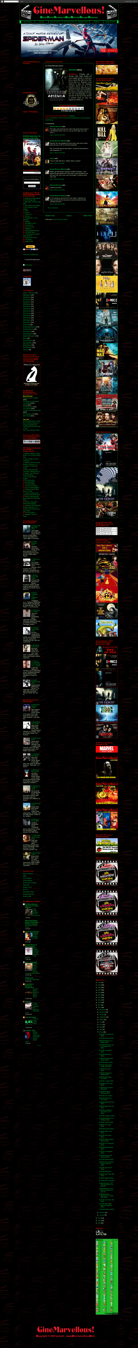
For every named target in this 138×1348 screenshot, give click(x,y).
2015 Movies (27, 309)
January (101, 1215)
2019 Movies (27, 318)
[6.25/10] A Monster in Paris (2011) (105, 1098)
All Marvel (96, 22)
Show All (39, 1045)
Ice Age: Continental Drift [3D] (32, 410)
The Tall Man (27, 408)
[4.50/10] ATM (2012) (105, 1171)
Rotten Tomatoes (28, 873)
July (100, 1022)
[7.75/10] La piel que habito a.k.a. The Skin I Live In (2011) (35, 664)
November (102, 1012)
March (101, 1032)
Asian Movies (27, 331)
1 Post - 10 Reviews (29, 293)
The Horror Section (69, 22)
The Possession (28, 407)
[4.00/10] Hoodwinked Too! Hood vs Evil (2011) (105, 1112)
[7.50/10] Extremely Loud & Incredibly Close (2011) (106, 1046)
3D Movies (26, 324)
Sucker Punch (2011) (31, 486)
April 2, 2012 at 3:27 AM (57, 163)
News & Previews (55, 22)
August (101, 1019)
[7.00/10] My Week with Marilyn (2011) (106, 1059)
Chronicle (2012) (30, 484)
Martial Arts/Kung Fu (29, 336)
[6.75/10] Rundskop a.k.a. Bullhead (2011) (106, 1119)
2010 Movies (27, 297)
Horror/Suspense (85, 118)
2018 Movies (27, 315)
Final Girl (28, 1001)
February (102, 1212)
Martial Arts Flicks (110, 22)
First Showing (27, 878)
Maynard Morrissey (56, 126)
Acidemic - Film (30, 1030)
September (102, 1017)
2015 (99, 1000)
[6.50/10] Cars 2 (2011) (105, 1095)
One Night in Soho (30, 223)
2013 (99, 1005)
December (102, 1009)
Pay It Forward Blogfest (32, 487)
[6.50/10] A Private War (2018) (34, 577)
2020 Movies (27, 320)
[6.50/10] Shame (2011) (106, 1062)
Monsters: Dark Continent (30, 398)
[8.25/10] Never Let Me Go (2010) (35, 787)
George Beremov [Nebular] (58, 141)
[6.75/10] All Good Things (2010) (35, 629)
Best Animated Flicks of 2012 (31, 421)
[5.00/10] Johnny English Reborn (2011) (106, 1140)
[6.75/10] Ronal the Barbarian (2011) (104, 1092)
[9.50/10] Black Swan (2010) (35, 722)
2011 (99, 1218)
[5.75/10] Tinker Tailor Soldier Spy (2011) (105, 1065)
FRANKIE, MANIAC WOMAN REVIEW (35, 936)
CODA (26, 211)
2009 (99, 1223)
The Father (28, 239)
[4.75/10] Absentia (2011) (106, 1038)
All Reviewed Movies (73, 118)
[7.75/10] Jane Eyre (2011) (35, 611)
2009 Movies (27, 295)
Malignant (28, 228)
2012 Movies (27, 302)
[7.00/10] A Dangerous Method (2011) (105, 1073)
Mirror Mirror (26, 416)
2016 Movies (27, 311)
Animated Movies (28, 329)
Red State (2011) (29, 482)
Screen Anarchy (27, 880)
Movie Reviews (28, 22)
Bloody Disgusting (28, 894)
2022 (99, 982)
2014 (99, 1002)
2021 (99, 985)
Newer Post (50, 216)
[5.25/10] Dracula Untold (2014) (35, 682)
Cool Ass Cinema (30, 1017)
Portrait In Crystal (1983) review (35, 1021)
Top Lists (41, 22)
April (100, 1029)
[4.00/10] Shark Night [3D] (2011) (35, 527)
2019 (99, 990)
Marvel (25, 338)
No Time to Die (29, 227)
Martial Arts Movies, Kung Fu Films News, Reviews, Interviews (32, 922)
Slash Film (26, 885)
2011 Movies (53, 118)
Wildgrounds (29, 978)
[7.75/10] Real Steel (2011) (35, 754)
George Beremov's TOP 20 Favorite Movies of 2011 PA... (106, 1184)
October (101, 1014)
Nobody (27, 221)
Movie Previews (27, 340)
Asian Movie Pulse (28, 892)
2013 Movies (27, 304)
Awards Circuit (27, 887)
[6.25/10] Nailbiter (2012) (106, 1178)
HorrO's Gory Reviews (32, 932)
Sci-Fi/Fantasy (27, 347)
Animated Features (83, 22)
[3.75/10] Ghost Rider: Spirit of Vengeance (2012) (105, 1205)
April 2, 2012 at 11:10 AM (57, 190)
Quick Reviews (27, 343)
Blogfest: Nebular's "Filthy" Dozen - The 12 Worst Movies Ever (32, 455)
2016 (99, 997)
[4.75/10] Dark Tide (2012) (106, 1180)
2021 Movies (27, 322)
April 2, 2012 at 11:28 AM (57, 204)
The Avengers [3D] (28, 414)
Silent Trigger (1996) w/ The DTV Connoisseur (36, 912)
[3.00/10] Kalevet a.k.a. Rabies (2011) (106, 1041)
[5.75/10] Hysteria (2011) (106, 1159)
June (101, 1024)
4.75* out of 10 (62, 118)
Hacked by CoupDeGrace (32, 979)
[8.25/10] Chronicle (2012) (34, 543)
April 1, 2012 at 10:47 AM (57, 153)
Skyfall (25, 405)
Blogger (72, 1344)
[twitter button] (27, 265)
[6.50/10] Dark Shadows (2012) (35, 706)
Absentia (72, 70)
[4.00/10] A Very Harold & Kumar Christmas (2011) (106, 1163)
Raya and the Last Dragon (32, 205)
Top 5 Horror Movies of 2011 (31, 430)
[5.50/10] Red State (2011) (35, 646)
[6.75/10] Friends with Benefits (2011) (105, 1156)
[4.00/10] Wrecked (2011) (106, 1129)
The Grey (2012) (30, 512)
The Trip (27, 216)
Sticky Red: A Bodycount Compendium (29, 986)
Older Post (87, 216)
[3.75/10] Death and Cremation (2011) (35, 837)
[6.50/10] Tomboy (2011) (106, 1122)
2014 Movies (27, 306)
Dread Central (27, 896)
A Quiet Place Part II (31, 237)
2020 (99, 987)
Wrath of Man (29, 241)
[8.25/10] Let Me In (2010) (35, 820)
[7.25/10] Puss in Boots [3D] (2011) (106, 1088)
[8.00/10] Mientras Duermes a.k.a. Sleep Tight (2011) (106, 1196)
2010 (99, 1220)
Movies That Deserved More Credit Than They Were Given (31, 498)
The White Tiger (30, 232)
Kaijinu (52, 158)
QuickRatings (49, 120)
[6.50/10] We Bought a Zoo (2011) (105, 1077)
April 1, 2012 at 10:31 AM (57, 135)
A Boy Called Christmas (32, 230)
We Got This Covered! (29, 883)
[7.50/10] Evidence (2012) (106, 1209)
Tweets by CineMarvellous (30, 254)
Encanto (27, 212)
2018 (99, 992)
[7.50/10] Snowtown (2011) (106, 1116)
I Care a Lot (28, 214)
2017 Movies (27, 313)
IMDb (24, 876)
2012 (99, 1007)
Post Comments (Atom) (60, 219)
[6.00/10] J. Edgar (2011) (106, 1081)
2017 (99, 995)
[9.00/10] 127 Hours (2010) (35, 770)
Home (68, 216)
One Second (29, 225)
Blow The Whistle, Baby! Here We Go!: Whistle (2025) (36, 993)
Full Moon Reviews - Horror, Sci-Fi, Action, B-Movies (32, 906)
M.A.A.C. (25, 889)
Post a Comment (53, 208)
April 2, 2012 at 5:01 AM (57, 179)
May (100, 1027)
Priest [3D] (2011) (30, 480)
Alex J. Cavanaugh (31, 962)
